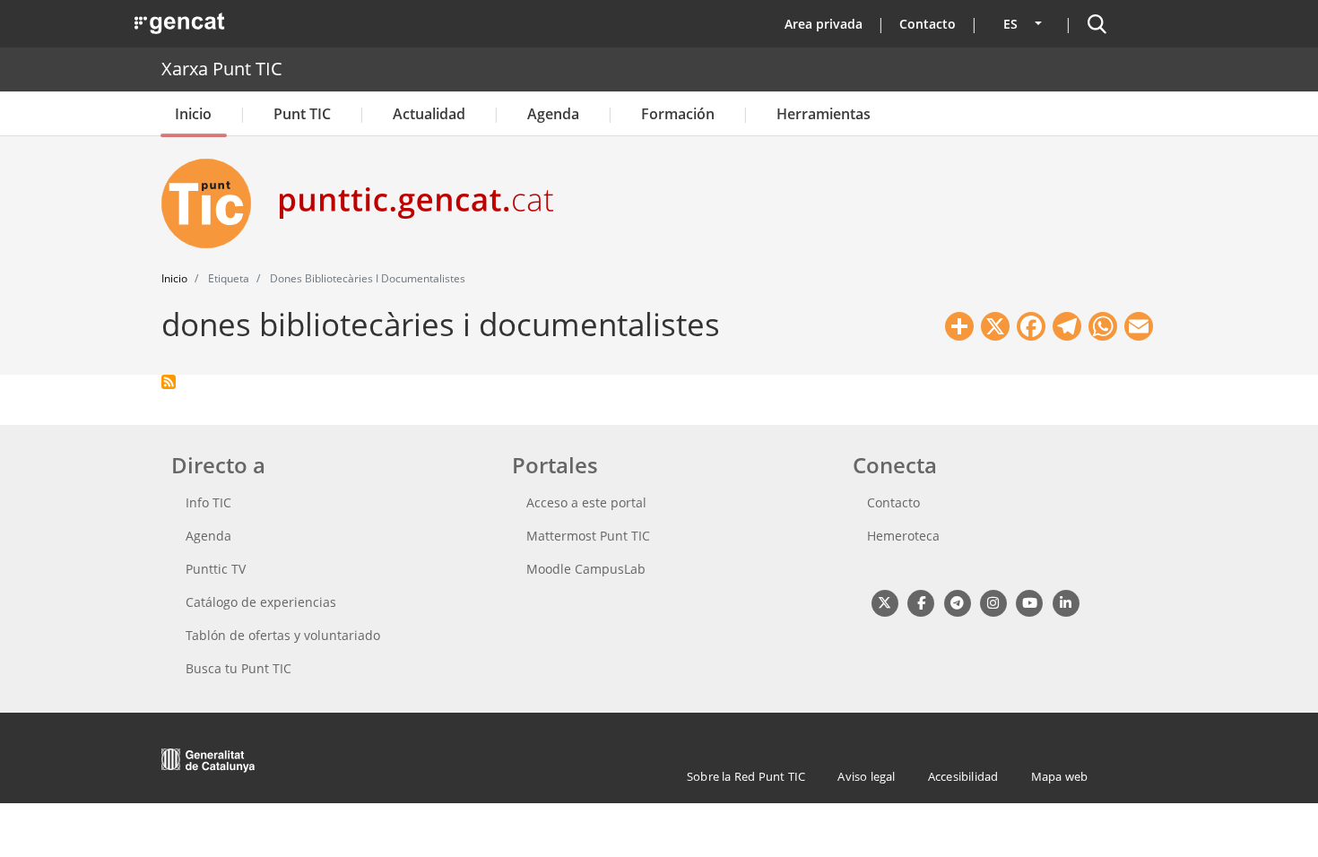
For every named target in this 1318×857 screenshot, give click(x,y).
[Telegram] (957, 602)
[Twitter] (884, 602)
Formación (678, 114)
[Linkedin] (1065, 602)
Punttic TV (216, 568)
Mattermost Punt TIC (588, 535)
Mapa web (1059, 776)
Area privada (824, 23)
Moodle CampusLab (586, 568)
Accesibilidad (963, 776)
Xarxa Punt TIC (221, 68)
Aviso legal (866, 776)
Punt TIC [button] (302, 114)
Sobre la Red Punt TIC (746, 776)
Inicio (193, 114)
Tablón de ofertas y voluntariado (283, 635)
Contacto (927, 23)
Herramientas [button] (823, 114)
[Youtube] (1029, 602)
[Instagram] (993, 602)
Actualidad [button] (429, 114)
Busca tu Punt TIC (238, 668)
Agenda (553, 114)
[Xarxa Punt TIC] (213, 203)
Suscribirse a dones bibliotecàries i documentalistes (168, 382)
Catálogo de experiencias (261, 601)
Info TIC (208, 502)
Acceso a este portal (586, 502)
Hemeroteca (903, 535)
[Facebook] (920, 602)
